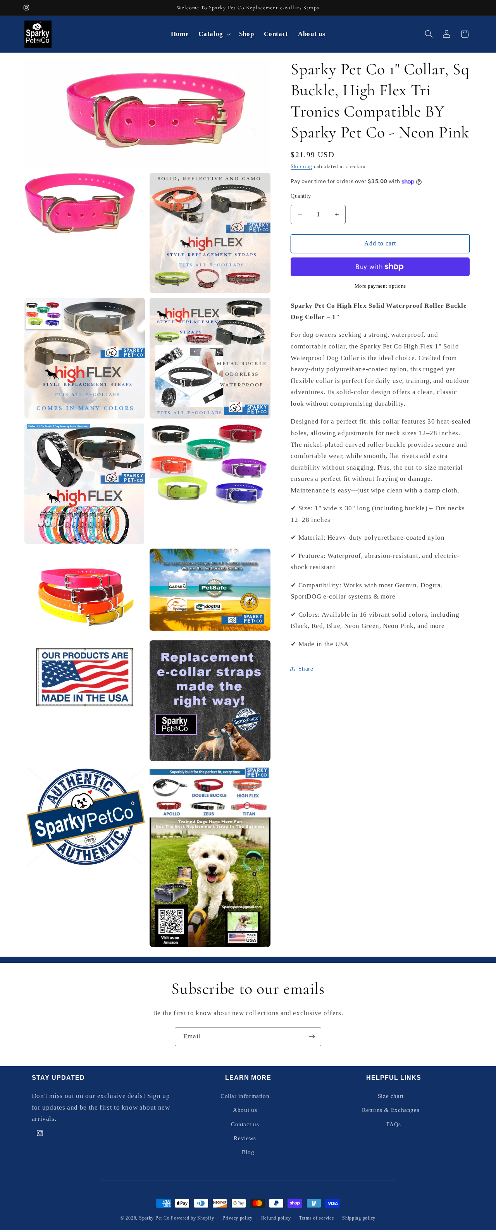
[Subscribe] (312, 1036)
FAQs (393, 1124)
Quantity (301, 196)
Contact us (245, 1124)
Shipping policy (358, 1218)
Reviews (245, 1138)
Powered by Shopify (192, 1218)
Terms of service (316, 1218)
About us (245, 1110)
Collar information (244, 1096)
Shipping (301, 166)
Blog (248, 1152)
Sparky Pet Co (154, 1218)
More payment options (380, 286)
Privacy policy (237, 1218)
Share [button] (305, 669)
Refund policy (276, 1218)
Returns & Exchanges (390, 1110)
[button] (214, 34)
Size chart (391, 1096)
